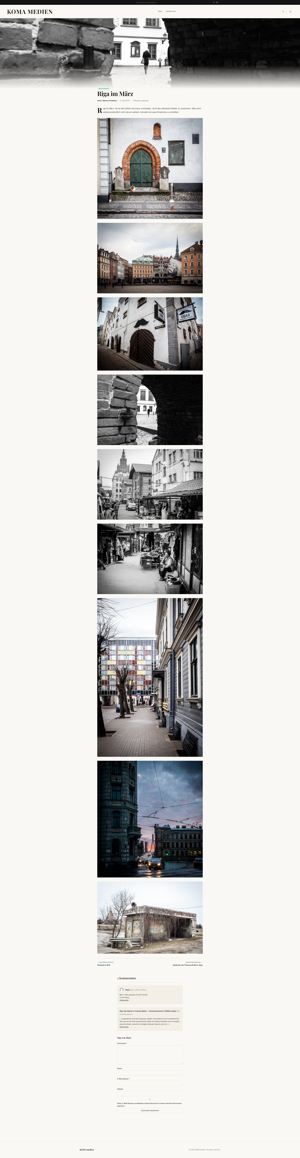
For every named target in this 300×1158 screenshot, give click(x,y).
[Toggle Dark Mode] (290, 11)
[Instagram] (214, 2)
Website (120, 1089)
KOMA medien (30, 11)
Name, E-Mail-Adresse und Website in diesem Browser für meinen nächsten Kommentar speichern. (149, 1104)
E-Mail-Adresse (123, 1079)
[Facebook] (217, 2)
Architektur (104, 88)
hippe (127, 990)
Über (160, 11)
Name (120, 1068)
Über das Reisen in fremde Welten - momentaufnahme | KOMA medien (148, 1011)
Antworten (124, 1000)
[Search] (283, 11)
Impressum (171, 11)
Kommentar (122, 1043)
